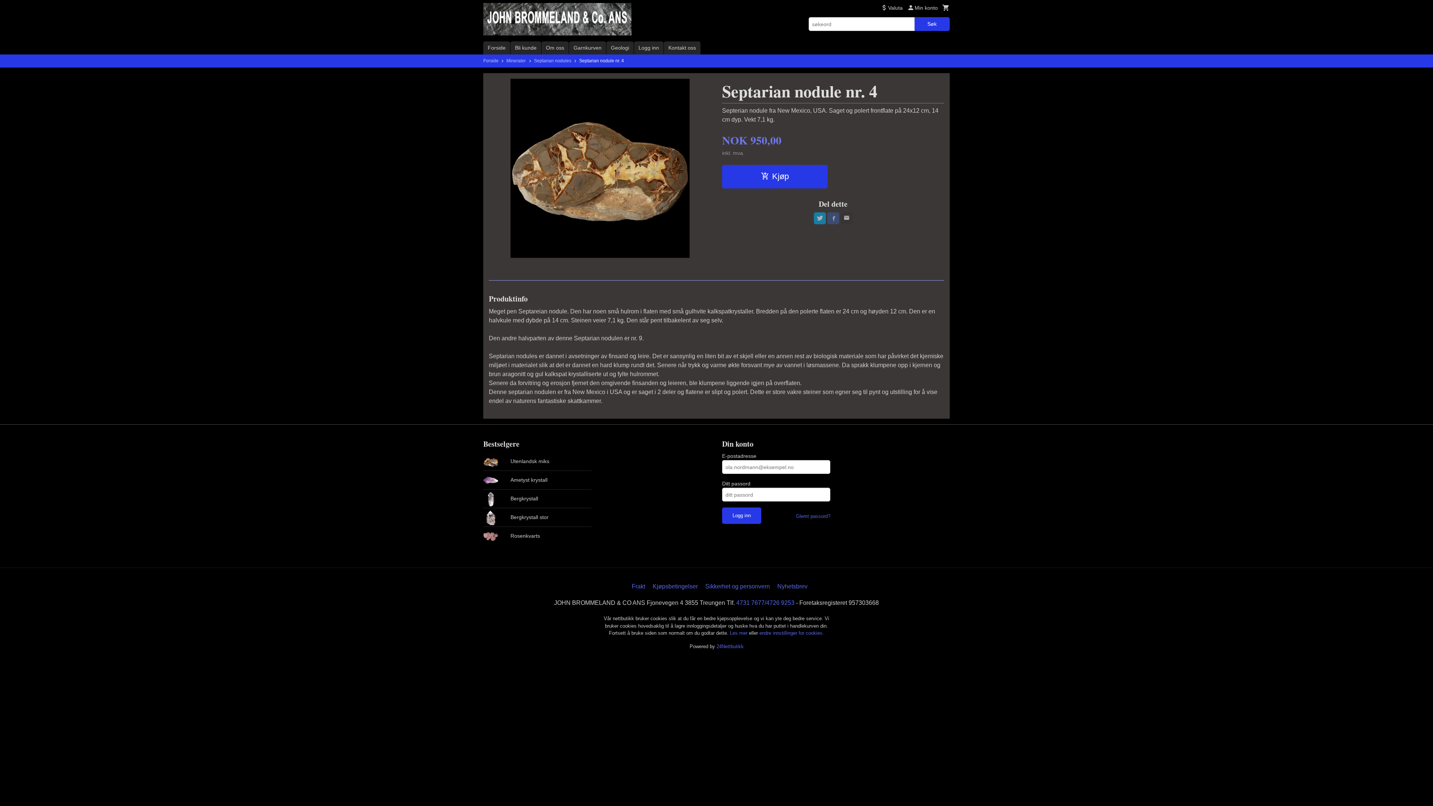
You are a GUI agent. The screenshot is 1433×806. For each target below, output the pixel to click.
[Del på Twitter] (820, 218)
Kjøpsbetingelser (675, 586)
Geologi (620, 48)
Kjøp (780, 176)
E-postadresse (739, 456)
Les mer (739, 633)
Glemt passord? (813, 516)
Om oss (555, 48)
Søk (932, 24)
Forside (497, 48)
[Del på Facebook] (833, 218)
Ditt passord (736, 484)
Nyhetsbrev (792, 586)
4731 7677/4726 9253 (765, 603)
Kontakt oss (682, 48)
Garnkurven (588, 48)
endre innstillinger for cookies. (791, 633)
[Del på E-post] (847, 218)
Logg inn (649, 48)
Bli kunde (526, 48)
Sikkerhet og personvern (737, 586)
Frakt (638, 586)
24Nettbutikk (730, 646)
